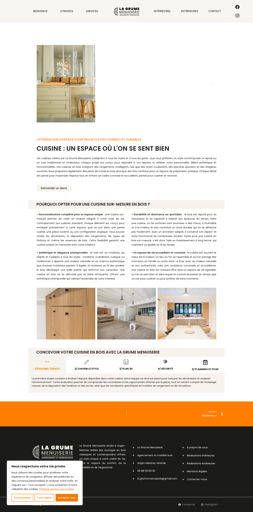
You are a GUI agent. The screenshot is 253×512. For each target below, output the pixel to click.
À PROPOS (66, 11)
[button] (40, 83)
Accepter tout (67, 497)
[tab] (47, 365)
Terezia (122, 508)
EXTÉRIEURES (189, 11)
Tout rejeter (44, 497)
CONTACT (215, 11)
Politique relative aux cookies (56, 489)
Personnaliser (22, 497)
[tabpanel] (126, 383)
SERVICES (92, 11)
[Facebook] (237, 7)
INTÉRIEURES (162, 11)
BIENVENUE (40, 11)
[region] (45, 483)
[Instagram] (237, 15)
